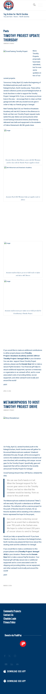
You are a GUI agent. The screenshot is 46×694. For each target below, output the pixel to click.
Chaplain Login (9, 618)
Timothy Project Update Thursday (21, 37)
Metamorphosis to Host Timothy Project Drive (21, 404)
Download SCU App (16, 671)
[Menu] (39, 5)
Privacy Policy (9, 622)
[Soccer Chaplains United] (19, 5)
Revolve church (18, 509)
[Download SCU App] (5, 671)
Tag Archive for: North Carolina (15, 14)
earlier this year (8, 117)
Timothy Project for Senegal (22, 469)
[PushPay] (23, 643)
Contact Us (8, 614)
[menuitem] (33, 5)
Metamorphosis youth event (16, 85)
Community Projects (12, 611)
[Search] (33, 5)
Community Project (8, 43)
